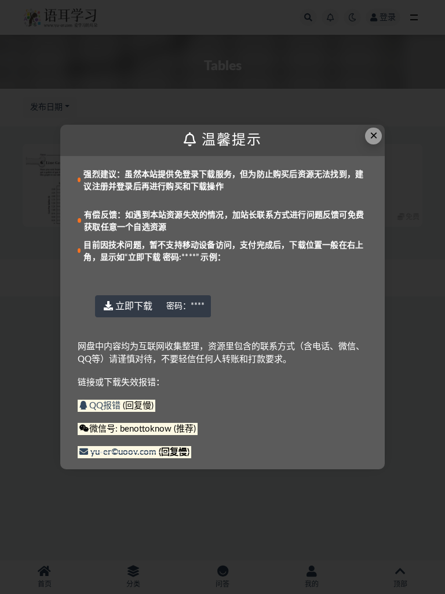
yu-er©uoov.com (123, 452)
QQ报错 (105, 405)
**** (185, 306)
